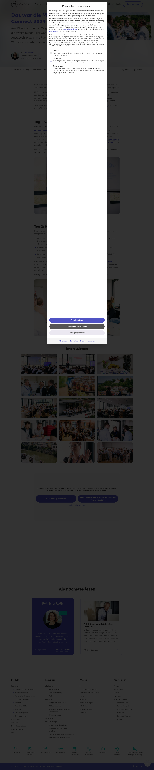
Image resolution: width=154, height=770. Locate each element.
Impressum (91, 341)
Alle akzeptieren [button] (77, 320)
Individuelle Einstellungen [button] (77, 326)
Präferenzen (63, 341)
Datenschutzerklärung (70, 29)
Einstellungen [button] (53, 31)
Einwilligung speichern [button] (77, 333)
